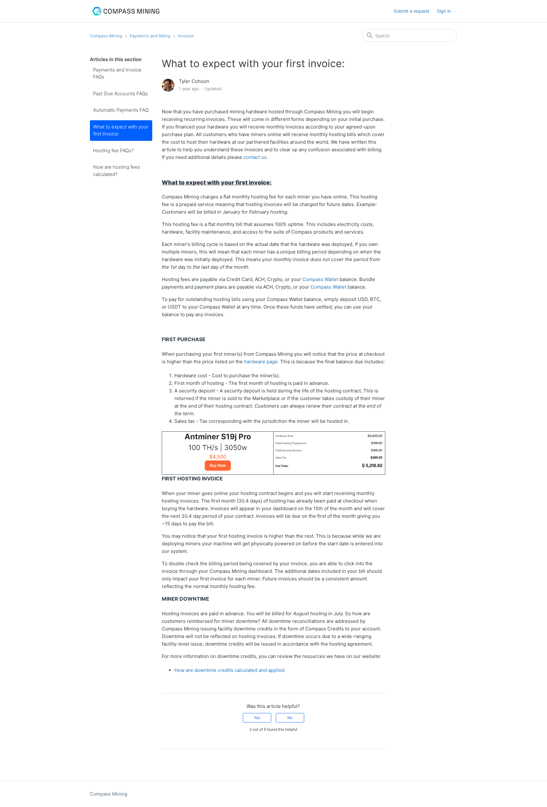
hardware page (261, 362)
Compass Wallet (320, 279)
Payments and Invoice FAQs (117, 73)
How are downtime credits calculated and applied (229, 670)
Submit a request (411, 11)
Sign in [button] (444, 11)
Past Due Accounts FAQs (120, 94)
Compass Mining (106, 35)
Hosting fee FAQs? (113, 150)
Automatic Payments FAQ (120, 110)
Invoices (186, 35)
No (289, 717)
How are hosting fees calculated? (116, 170)
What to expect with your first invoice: (120, 130)
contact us (255, 157)
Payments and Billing (150, 35)
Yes (257, 717)
